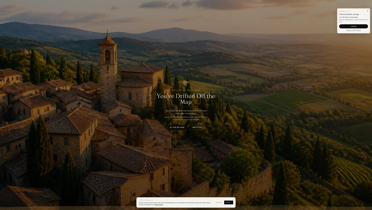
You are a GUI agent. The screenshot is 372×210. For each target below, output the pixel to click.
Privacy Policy (159, 204)
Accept (228, 202)
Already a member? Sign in (353, 30)
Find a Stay (197, 127)
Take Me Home (178, 127)
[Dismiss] (367, 10)
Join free (353, 26)
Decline (219, 202)
